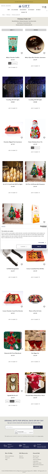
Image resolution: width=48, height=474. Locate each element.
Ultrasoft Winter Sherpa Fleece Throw (35, 395)
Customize (23, 246)
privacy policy (40, 436)
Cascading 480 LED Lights (12, 99)
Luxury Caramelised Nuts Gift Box (35, 268)
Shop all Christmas (15, 21)
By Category (15, 9)
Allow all (39, 246)
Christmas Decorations (24, 21)
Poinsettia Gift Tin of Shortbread (12, 353)
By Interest (31, 9)
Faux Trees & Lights (32, 21)
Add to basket (12, 67)
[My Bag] (45, 7)
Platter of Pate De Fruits (35, 311)
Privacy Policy (35, 457)
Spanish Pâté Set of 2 (13, 395)
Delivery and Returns (9, 456)
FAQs (6, 459)
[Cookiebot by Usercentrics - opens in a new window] (41, 226)
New (9, 9)
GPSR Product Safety (37, 463)
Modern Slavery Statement (38, 464)
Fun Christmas (20, 22)
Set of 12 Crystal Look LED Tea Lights (12, 184)
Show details (41, 242)
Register (8, 5)
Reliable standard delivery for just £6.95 (24, 1)
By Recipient (23, 9)
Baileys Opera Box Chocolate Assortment (35, 57)
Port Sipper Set (35, 353)
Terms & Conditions (37, 459)
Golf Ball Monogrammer (13, 268)
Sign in (3, 5)
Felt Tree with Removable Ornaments (35, 184)
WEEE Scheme (36, 466)
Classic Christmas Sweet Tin (35, 142)
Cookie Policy (35, 461)
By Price (38, 9)
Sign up (37, 427)
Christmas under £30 (28, 24)
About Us (21, 456)
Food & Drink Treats (27, 22)
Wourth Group (36, 456)
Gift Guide (21, 457)
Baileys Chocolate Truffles (12, 57)
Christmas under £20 (20, 24)
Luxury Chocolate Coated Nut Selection (13, 311)
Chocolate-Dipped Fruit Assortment (13, 142)
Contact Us (7, 457)
